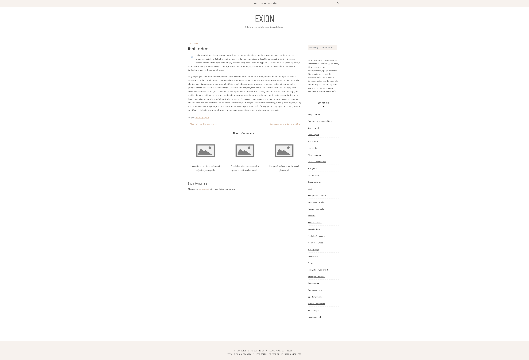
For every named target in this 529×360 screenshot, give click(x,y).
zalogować (204, 189)
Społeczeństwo (315, 290)
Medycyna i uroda (315, 243)
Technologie (313, 310)
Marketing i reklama (316, 236)
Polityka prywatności (265, 3)
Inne (310, 189)
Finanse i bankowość (317, 162)
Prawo (310, 263)
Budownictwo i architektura (320, 121)
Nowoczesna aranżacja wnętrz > (285, 124)
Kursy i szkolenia (315, 229)
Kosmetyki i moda (316, 202)
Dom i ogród (193, 43)
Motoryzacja (313, 250)
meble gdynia (202, 117)
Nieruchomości (314, 256)
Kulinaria (311, 216)
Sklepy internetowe (316, 277)
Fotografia (312, 168)
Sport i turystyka (315, 297)
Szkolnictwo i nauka (316, 304)
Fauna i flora (313, 148)
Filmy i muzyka (314, 155)
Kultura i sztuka (315, 223)
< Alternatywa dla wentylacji (202, 124)
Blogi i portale (314, 114)
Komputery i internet (317, 195)
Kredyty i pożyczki (316, 209)
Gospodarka (313, 175)
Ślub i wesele (313, 283)
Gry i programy (314, 182)
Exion (264, 18)
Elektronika (313, 141)
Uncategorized (314, 317)
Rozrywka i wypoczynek (318, 270)
